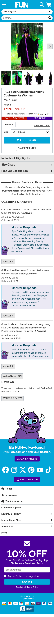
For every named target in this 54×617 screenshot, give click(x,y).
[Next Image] (50, 46)
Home (9, 488)
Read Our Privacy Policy (27, 587)
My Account (12, 495)
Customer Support (11, 507)
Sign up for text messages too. (23, 576)
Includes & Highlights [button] (15, 158)
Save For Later (27, 148)
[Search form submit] (50, 17)
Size (6, 132)
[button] (49, 4)
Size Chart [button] (8, 164)
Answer (8, 261)
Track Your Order (14, 501)
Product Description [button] (14, 171)
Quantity (8, 124)
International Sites (11, 520)
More (4, 532)
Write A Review (10, 100)
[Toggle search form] (42, 4)
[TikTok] (48, 470)
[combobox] (24, 17)
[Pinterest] (31, 470)
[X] (22, 470)
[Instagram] (14, 470)
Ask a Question (12, 376)
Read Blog (29, 479)
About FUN (7, 526)
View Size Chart (42, 125)
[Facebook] (5, 470)
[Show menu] (4, 4)
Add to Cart (28, 140)
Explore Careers (27, 458)
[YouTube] (40, 470)
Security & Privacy (11, 514)
